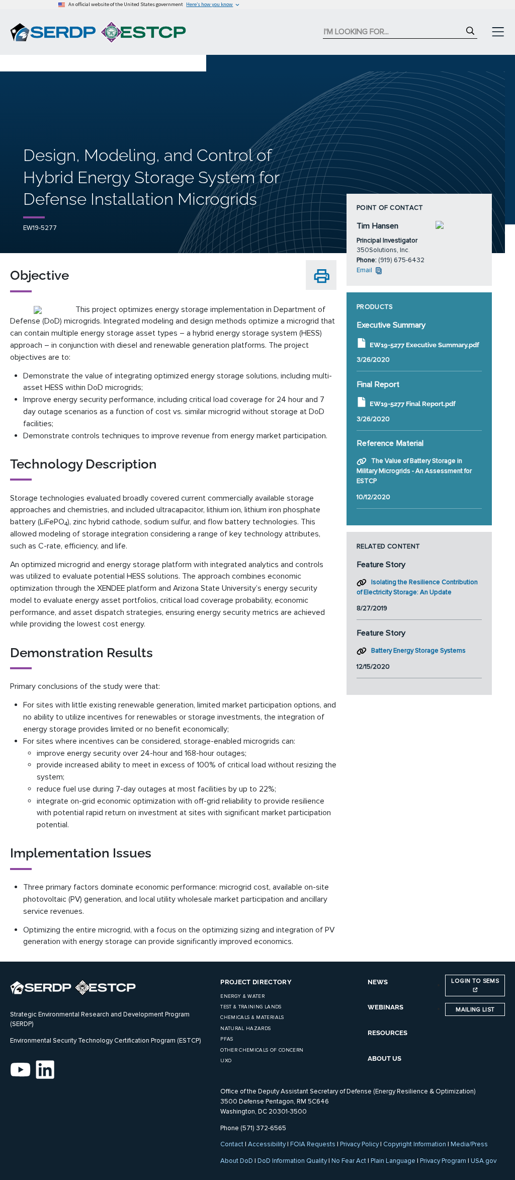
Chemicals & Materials (252, 1017)
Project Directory (256, 982)
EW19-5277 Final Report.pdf (413, 404)
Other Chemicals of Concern (261, 1050)
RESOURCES (387, 1033)
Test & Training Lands (250, 1007)
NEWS (378, 982)
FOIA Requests (312, 1144)
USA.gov (483, 1161)
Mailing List (475, 1009)
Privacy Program (443, 1161)
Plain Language (393, 1161)
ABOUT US (384, 1058)
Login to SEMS (475, 980)
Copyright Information (414, 1144)
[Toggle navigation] (498, 32)
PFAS (226, 1039)
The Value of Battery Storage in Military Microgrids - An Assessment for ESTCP (414, 471)
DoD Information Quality (292, 1161)
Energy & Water (242, 996)
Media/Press (469, 1144)
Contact (231, 1144)
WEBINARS (385, 1007)
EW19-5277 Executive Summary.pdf (424, 345)
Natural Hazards (245, 1029)
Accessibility (267, 1144)
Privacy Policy (359, 1144)
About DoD (236, 1161)
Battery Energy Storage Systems (418, 651)
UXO (225, 1061)
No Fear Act (348, 1161)
